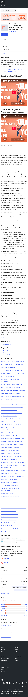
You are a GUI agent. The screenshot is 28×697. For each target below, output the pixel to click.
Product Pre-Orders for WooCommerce (10, 453)
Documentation (7, 352)
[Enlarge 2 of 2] (25, 539)
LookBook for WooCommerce (8, 511)
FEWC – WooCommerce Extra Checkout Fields (12, 396)
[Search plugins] (15, 10)
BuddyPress (4, 674)
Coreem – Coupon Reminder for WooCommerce (12, 419)
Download (4, 34)
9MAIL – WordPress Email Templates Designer (12, 407)
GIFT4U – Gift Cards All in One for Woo (10, 387)
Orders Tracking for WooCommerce (9, 473)
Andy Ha (6, 562)
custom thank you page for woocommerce (20, 587)
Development (6, 49)
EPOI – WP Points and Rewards (9, 410)
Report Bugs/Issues (8, 354)
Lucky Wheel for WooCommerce (9, 502)
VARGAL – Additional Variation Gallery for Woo (12, 361)
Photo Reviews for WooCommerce (9, 514)
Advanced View (5, 593)
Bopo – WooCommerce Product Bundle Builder (12, 438)
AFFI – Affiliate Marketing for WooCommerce (12, 364)
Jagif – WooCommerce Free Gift (9, 416)
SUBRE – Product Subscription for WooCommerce (13, 390)
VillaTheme (13, 31)
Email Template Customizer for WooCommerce (12, 462)
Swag (17, 663)
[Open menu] (26, 2)
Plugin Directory (4, 5)
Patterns (17, 651)
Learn (2, 656)
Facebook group (12, 71)
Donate (17, 660)
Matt (3, 669)
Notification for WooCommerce (8, 525)
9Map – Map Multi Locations (8, 367)
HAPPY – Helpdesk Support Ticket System (11, 384)
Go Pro (3, 337)
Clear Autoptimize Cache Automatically (10, 393)
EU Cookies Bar (5, 499)
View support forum (6, 625)
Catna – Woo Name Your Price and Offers (11, 447)
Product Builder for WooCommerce (9, 517)
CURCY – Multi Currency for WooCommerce (11, 528)
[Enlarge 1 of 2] (11, 539)
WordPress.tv (5, 663)
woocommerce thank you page (20, 589)
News (2, 647)
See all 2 (25, 584)
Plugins (16, 649)
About (2, 645)
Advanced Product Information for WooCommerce (13, 508)
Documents (14, 69)
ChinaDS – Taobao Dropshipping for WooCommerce (13, 404)
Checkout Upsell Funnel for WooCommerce (11, 456)
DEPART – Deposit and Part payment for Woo (12, 373)
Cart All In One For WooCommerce (9, 459)
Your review (4, 615)
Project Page (6, 351)
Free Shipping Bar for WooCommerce (10, 523)
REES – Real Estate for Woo (8, 376)
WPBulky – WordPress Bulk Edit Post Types (11, 441)
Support (4, 53)
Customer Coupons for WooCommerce (10, 482)
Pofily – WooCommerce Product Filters (10, 435)
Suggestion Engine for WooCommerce (10, 496)
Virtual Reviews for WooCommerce (9, 485)
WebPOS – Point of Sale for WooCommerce (11, 413)
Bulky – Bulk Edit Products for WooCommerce (12, 444)
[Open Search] (22, 2)
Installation (5, 46)
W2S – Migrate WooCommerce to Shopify (11, 424)
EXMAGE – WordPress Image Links (9, 432)
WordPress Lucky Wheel (7, 505)
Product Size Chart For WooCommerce (10, 450)
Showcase (17, 645)
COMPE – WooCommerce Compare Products (12, 422)
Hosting (3, 649)
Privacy (3, 651)
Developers (4, 660)
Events (16, 658)
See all (25, 615)
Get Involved (18, 656)
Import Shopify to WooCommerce (9, 479)
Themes (16, 647)
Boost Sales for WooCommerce (8, 520)
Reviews (5, 43)
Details (4, 39)
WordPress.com (5, 667)
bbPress (4, 671)
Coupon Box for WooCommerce (9, 531)
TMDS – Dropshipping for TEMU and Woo (11, 370)
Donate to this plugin (6, 637)
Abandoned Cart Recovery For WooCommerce (12, 476)
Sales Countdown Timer (7, 493)
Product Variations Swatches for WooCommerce (13, 470)
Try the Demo (7, 69)
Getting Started (7, 344)
